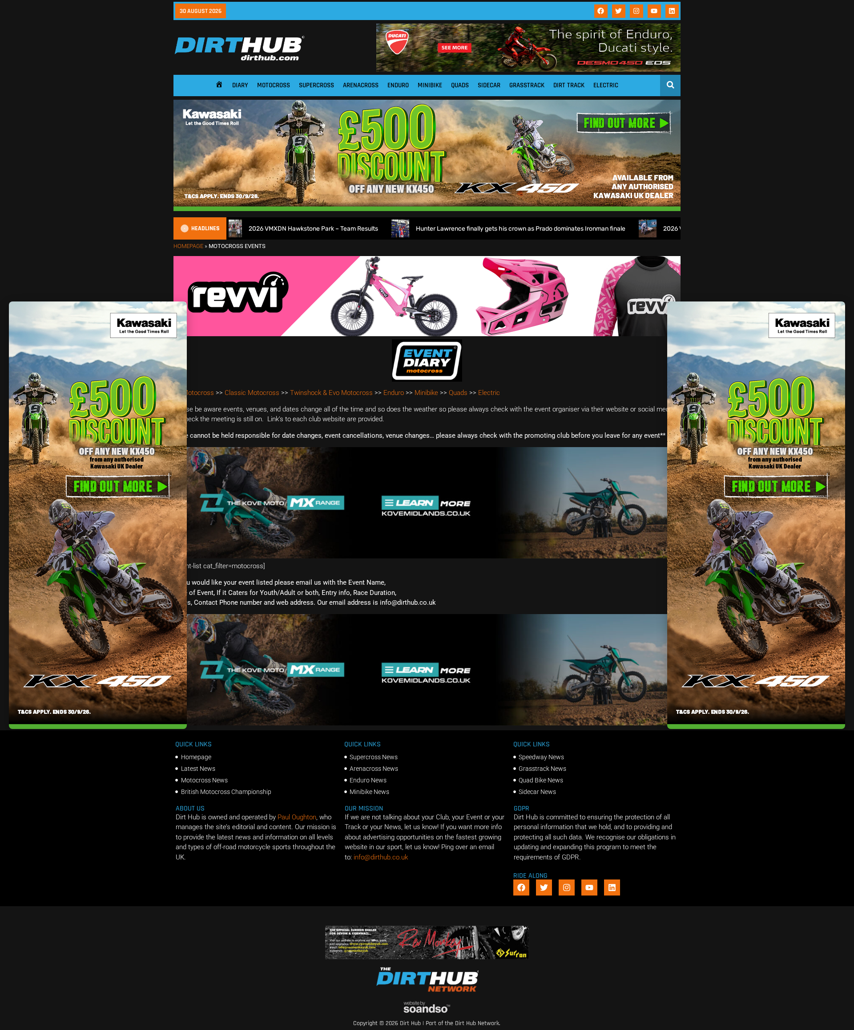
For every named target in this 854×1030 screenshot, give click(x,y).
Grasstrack (526, 85)
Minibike (430, 85)
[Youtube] (654, 11)
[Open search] (670, 85)
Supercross (316, 85)
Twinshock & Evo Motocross (331, 393)
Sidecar (489, 85)
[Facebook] (601, 11)
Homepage (188, 246)
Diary (240, 85)
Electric (605, 85)
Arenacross (361, 85)
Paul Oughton (297, 817)
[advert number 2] (427, 957)
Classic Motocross (252, 393)
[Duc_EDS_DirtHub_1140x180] (528, 69)
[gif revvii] (427, 334)
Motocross (273, 85)
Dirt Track (568, 85)
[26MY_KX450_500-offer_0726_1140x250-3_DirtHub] (427, 209)
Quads (460, 85)
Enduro (398, 85)
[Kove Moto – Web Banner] (427, 556)
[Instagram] (636, 11)
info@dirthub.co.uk (381, 857)
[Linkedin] (672, 11)
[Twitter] (618, 11)
